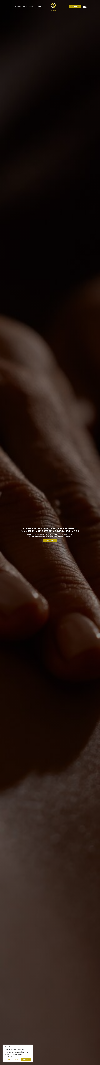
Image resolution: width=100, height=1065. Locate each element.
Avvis (16, 1059)
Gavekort (25, 6)
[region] (18, 1053)
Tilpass (8, 1059)
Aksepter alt (25, 1059)
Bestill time (50, 540)
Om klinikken (17, 6)
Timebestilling (75, 6)
